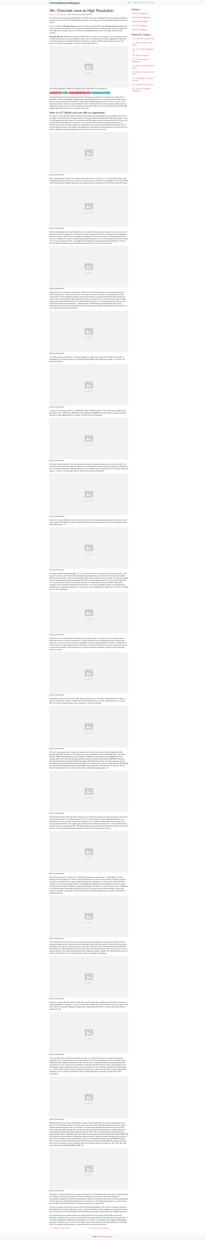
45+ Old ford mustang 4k (140, 55)
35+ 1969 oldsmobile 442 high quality (142, 44)
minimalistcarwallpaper (64, 2)
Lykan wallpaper (55, 93)
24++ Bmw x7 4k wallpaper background (141, 89)
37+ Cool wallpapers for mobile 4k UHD (142, 79)
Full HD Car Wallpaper (139, 25)
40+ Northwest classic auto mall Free (143, 73)
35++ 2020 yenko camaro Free (142, 84)
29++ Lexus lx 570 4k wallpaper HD (143, 50)
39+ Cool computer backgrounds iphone (143, 67)
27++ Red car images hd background (140, 60)
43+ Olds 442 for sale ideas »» (99, 1228)
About (129, 2)
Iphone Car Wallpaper (139, 30)
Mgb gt (65, 93)
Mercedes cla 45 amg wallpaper (80, 93)
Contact (141, 2)
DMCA (135, 2)
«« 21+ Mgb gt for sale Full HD (59, 1228)
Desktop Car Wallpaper (140, 21)
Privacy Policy (150, 2)
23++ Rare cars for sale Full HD (143, 38)
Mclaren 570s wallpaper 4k (101, 93)
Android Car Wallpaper (140, 13)
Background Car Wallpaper (141, 17)
